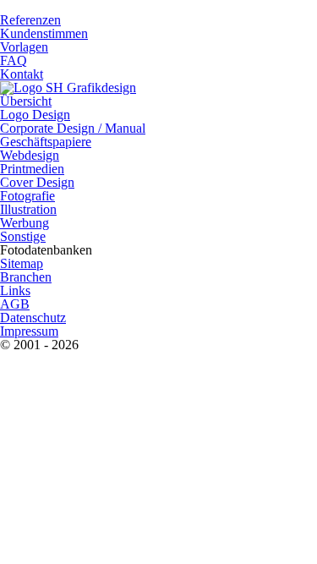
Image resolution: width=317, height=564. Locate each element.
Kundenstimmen (44, 33)
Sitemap (21, 263)
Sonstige (23, 236)
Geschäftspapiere (45, 141)
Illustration (28, 209)
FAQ (13, 60)
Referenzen (30, 20)
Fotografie (27, 196)
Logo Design (35, 114)
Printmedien (32, 169)
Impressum (29, 331)
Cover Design (37, 182)
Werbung (24, 223)
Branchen (26, 277)
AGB (15, 304)
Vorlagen (24, 47)
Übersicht (26, 101)
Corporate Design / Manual (72, 128)
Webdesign (29, 155)
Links (15, 290)
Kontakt (21, 74)
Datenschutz (33, 317)
